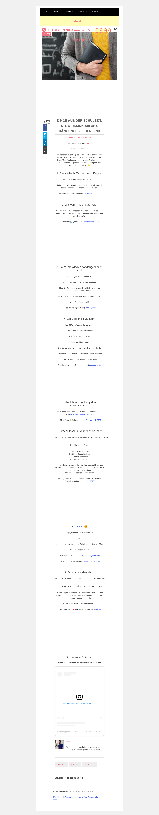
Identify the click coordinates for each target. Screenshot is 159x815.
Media (69, 11)
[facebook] (97, 30)
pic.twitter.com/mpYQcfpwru (82, 414)
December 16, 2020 (91, 222)
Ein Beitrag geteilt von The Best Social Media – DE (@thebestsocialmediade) (87, 732)
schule (74, 764)
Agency (96, 11)
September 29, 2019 (91, 561)
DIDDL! (78, 526)
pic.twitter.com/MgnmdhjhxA (88, 555)
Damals (61, 764)
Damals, (72, 137)
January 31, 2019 (87, 481)
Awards (82, 11)
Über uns (79, 40)
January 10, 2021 (96, 365)
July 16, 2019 (90, 308)
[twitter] (101, 30)
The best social (52, 11)
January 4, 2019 (93, 193)
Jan (87, 143)
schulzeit (86, 137)
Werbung (79, 30)
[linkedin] (108, 30)
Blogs (78, 21)
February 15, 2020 (93, 420)
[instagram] (105, 30)
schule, (79, 137)
